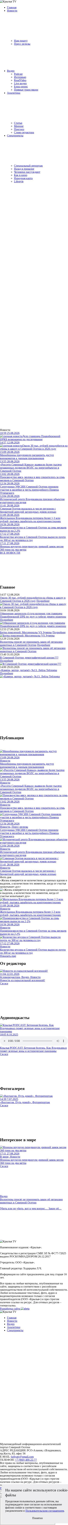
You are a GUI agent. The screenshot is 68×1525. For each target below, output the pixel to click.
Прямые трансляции (26, 89)
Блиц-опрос (21, 86)
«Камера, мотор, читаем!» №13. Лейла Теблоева (28, 670)
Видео (10, 70)
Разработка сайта (10, 1308)
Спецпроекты (15, 135)
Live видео (20, 83)
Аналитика (13, 92)
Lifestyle (19, 181)
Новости (12, 10)
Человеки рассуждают (27, 171)
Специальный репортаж (28, 165)
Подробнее (43, 600)
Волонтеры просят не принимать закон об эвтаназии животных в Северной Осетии (31, 643)
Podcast (18, 73)
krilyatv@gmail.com (22, 1456)
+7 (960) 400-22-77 (26, 1459)
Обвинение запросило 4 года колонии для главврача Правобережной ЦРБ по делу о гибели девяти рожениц (33, 615)
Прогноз (19, 129)
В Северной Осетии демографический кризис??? (29, 657)
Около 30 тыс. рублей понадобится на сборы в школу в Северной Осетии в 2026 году (33, 599)
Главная (11, 7)
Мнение (19, 126)
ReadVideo (20, 80)
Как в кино (20, 175)
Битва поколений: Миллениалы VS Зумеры (26, 632)
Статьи (18, 122)
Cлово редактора (24, 132)
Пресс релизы (22, 43)
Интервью (20, 77)
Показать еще (8, 955)
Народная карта (23, 178)
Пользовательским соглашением (44, 1510)
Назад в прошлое (24, 168)
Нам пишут (21, 40)
